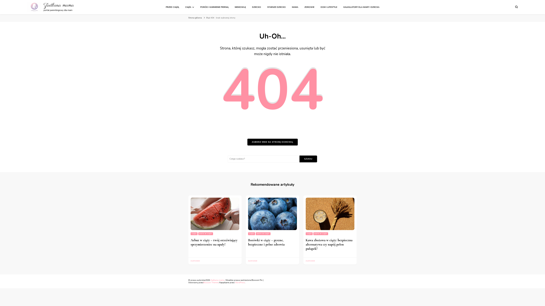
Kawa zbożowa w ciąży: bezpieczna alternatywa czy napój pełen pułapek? (329, 244)
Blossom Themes (211, 282)
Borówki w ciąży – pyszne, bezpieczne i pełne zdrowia (266, 242)
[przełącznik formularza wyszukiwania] (516, 7)
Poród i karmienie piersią (214, 7)
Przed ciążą (172, 7)
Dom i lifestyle (329, 7)
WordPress (240, 282)
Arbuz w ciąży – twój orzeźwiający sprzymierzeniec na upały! (214, 242)
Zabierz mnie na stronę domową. (272, 142)
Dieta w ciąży (205, 234)
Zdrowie (309, 7)
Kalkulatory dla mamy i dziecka (361, 7)
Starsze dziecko (276, 7)
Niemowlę (240, 7)
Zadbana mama (59, 5)
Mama (295, 7)
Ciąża (188, 7)
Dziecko (256, 7)
